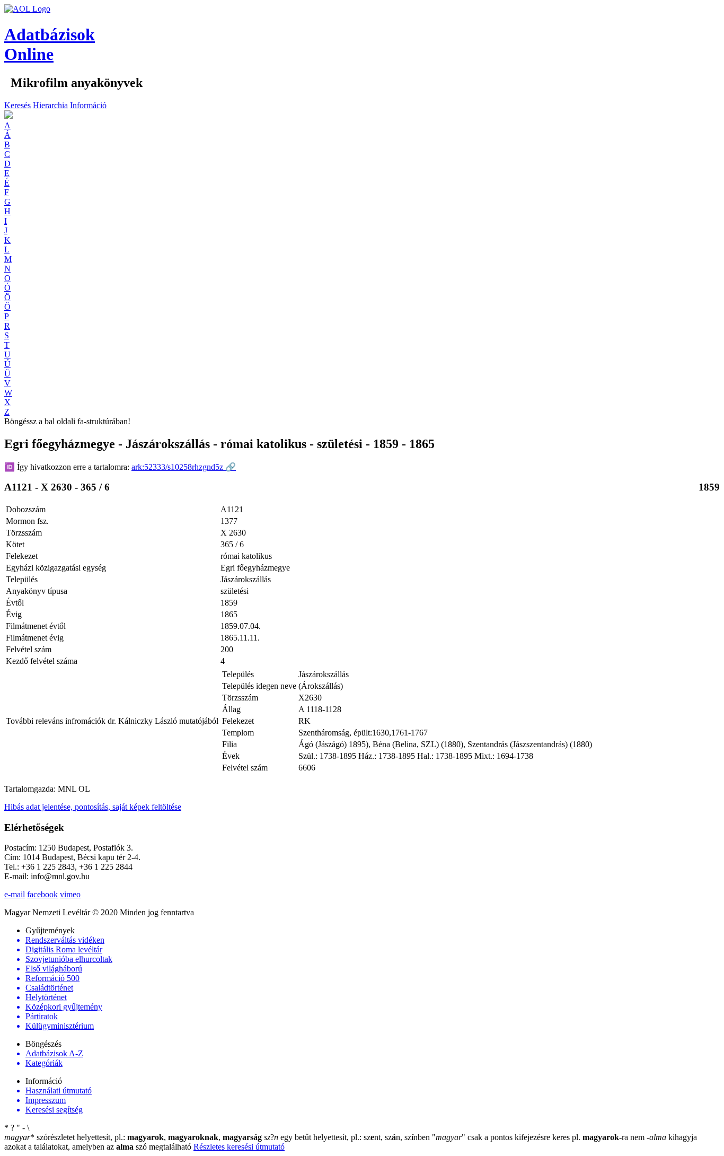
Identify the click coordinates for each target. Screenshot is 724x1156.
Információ (88, 105)
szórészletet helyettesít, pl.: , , (133, 1137)
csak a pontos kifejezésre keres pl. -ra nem (539, 1137)
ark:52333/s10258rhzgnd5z (183, 466)
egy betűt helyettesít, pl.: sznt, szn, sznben (348, 1137)
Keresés (17, 105)
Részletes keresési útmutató (239, 1146)
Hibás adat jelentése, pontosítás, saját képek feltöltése (92, 806)
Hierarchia (50, 105)
